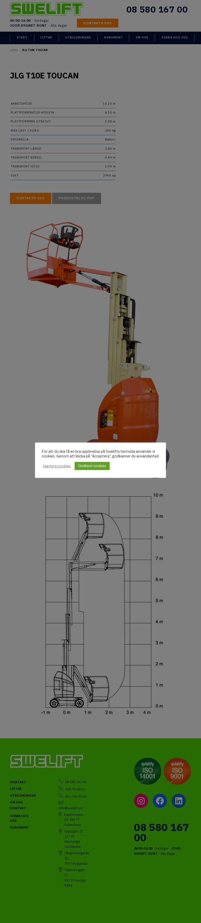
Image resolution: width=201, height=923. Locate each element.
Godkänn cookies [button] (92, 465)
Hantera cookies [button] (57, 466)
